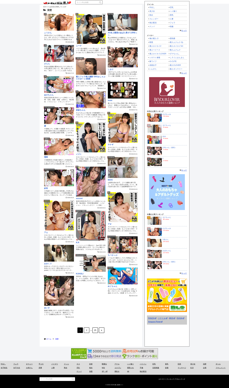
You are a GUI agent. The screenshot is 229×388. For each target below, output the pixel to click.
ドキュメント (221, 368)
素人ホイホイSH (176, 46)
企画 (204, 368)
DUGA (179, 318)
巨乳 (171, 7)
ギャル (218, 364)
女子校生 (4, 368)
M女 (103, 368)
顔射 (91, 364)
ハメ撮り (173, 11)
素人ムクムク (175, 50)
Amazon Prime (154, 322)
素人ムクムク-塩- (177, 42)
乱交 (192, 368)
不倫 (141, 368)
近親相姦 (155, 368)
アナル (117, 364)
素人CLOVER (175, 65)
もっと (184, 30)
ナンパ (152, 26)
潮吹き (117, 371)
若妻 (40, 368)
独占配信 (153, 23)
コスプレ (117, 368)
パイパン (143, 364)
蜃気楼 (172, 38)
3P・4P (105, 371)
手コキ (41, 364)
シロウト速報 (154, 57)
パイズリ (54, 364)
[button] (100, 2)
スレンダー (153, 19)
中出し (152, 7)
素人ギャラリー (176, 69)
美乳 (171, 15)
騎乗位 (104, 364)
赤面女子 (153, 65)
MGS (171, 318)
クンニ (66, 364)
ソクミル (162, 318)
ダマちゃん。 (175, 54)
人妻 (171, 19)
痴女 (91, 368)
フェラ (172, 23)
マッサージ (182, 368)
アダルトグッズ (180, 379)
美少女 (152, 11)
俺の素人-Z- (154, 38)
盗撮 (166, 368)
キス (78, 364)
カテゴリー (162, 379)
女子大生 (16, 368)
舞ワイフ (153, 61)
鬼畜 (91, 371)
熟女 (151, 15)
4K (128, 371)
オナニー (29, 364)
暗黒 (151, 42)
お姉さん (29, 368)
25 (95, 330)
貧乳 (166, 364)
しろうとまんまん (177, 57)
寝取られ (130, 368)
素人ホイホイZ (155, 46)
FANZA (151, 318)
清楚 (204, 364)
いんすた (153, 69)
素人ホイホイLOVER (157, 54)
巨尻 (179, 364)
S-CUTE (173, 61)
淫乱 (78, 368)
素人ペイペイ (154, 50)
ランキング (170, 379)
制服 (171, 26)
